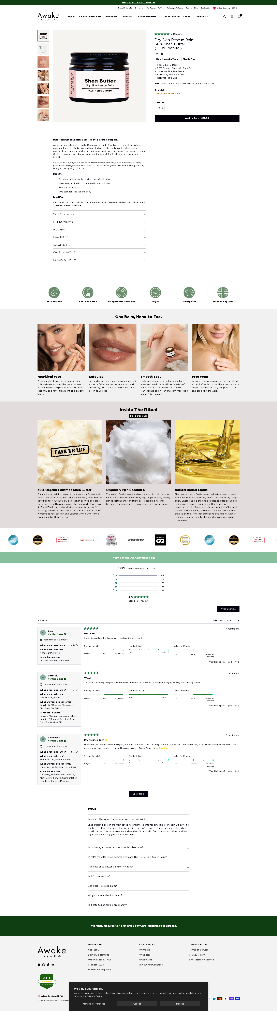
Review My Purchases (150, 964)
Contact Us (94, 950)
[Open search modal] (225, 17)
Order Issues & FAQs (99, 959)
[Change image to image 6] (43, 102)
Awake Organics (62, 1000)
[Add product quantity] (162, 108)
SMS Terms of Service (201, 959)
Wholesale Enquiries (99, 969)
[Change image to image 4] (43, 75)
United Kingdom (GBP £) (227, 8)
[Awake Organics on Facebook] (39, 965)
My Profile (144, 950)
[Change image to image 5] (43, 88)
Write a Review (229, 610)
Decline (180, 1004)
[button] (197, 34)
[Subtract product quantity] (157, 108)
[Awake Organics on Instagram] (44, 965)
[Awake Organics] (48, 16)
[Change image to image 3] (43, 62)
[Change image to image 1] (43, 35)
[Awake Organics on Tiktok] (48, 965)
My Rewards (145, 959)
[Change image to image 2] (43, 49)
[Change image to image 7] (43, 115)
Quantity (159, 102)
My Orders (144, 955)
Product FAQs (96, 964)
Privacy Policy (197, 955)
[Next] (163, 2)
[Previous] (114, 2)
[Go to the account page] (231, 17)
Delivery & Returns (98, 955)
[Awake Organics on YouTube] (53, 965)
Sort (215, 620)
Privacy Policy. (95, 996)
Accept (137, 1004)
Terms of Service (198, 950)
